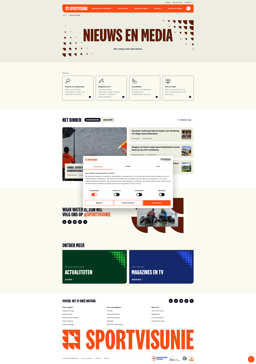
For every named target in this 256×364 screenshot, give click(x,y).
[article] (94, 267)
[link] (83, 311)
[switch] (117, 194)
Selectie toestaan (128, 203)
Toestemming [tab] (98, 166)
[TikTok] (70, 222)
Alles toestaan (157, 203)
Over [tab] (158, 166)
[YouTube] (75, 222)
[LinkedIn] (64, 222)
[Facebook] (85, 222)
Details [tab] (128, 166)
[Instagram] (80, 222)
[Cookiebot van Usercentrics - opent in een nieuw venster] (162, 159)
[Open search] (188, 8)
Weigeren (99, 203)
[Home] (77, 8)
